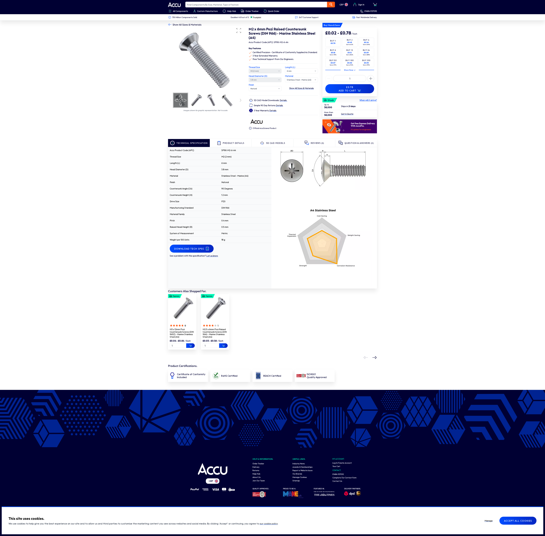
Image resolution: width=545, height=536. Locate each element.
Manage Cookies (300, 477)
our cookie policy (269, 523)
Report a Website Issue (303, 470)
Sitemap (296, 480)
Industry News (299, 463)
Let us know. (212, 255)
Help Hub (256, 474)
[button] (238, 30)
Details (283, 100)
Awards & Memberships (303, 467)
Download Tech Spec (189, 248)
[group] (205, 59)
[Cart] (375, 5)
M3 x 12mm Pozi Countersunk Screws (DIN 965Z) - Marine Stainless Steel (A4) (182, 333)
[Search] (331, 4)
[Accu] (174, 4)
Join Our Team (258, 480)
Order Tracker (258, 463)
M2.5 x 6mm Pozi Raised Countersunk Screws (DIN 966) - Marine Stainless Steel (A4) (215, 333)
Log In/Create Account (342, 463)
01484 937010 (370, 11)
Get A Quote (347, 114)
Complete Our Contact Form (344, 478)
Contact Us (337, 481)
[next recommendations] (374, 357)
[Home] (212, 469)
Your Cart (336, 466)
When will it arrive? (368, 100)
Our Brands (297, 474)
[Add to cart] (190, 345)
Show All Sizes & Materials (187, 24)
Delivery (255, 467)
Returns (255, 470)
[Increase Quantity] (328, 78)
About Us (256, 477)
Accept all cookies (518, 520)
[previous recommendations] (365, 357)
